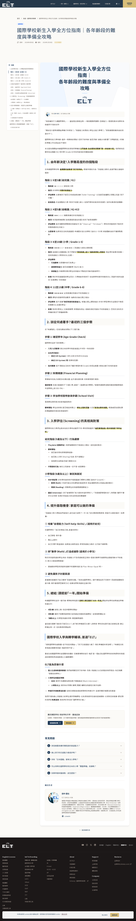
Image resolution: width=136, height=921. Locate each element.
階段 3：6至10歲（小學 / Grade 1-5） (21, 78)
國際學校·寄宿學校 (79, 4)
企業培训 (117, 861)
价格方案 (107, 4)
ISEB (26, 885)
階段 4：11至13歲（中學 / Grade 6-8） (21, 81)
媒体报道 (72, 878)
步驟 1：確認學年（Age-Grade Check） (21, 87)
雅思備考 (5, 886)
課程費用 (27, 876)
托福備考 (5, 889)
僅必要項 (104, 915)
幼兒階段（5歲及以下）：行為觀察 (20, 99)
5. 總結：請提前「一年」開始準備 (20, 121)
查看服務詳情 (54, 723)
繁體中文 (124, 845)
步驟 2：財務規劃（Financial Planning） (21, 90)
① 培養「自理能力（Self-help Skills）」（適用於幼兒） (24, 109)
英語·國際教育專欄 (29, 18)
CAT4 (26, 879)
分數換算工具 (6, 908)
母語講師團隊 (96, 4)
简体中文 (116, 845)
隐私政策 (95, 883)
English (108, 845)
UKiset (27, 882)
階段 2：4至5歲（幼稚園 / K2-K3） (20, 75)
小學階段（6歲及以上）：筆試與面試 (20, 102)
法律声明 (95, 890)
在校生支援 (50, 876)
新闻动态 (72, 874)
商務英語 (5, 863)
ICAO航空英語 (6, 902)
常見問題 (95, 861)
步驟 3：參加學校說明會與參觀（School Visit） (23, 93)
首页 (18, 18)
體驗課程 (95, 871)
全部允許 (114, 915)
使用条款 (95, 887)
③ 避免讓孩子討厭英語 (17, 118)
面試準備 (27, 873)
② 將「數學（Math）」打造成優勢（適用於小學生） (23, 114)
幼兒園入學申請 (30, 866)
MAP (26, 892)
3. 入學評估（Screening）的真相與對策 (22, 96)
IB (47, 863)
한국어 (131, 845)
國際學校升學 (29, 863)
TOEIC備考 (5, 892)
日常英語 (5, 869)
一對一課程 (63, 4)
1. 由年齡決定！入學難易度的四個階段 (21, 69)
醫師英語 (5, 866)
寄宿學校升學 (29, 869)
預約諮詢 (68, 723)
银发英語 (5, 879)
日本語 (101, 845)
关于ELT (53, 4)
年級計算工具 (29, 902)
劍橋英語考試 (6, 895)
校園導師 (49, 879)
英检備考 (5, 898)
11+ (26, 895)
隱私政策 (64, 914)
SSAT (26, 888)
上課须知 (95, 864)
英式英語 (5, 876)
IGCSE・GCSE (51, 869)
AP (48, 873)
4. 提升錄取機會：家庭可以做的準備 (21, 105)
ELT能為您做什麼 (15, 127)
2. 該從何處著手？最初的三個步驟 (20, 84)
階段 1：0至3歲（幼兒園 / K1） (19, 72)
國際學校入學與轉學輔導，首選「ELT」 (22, 124)
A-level (49, 866)
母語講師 (72, 864)
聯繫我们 (95, 867)
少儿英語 (5, 873)
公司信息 (95, 880)
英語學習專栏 (74, 871)
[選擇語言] (117, 3)
